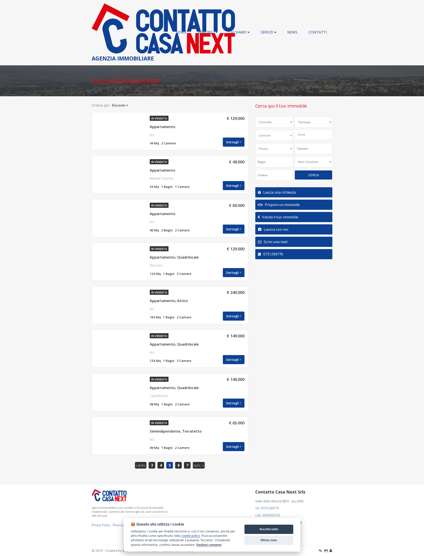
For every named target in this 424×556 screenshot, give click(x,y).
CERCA (313, 175)
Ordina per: (101, 105)
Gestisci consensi (208, 545)
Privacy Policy (101, 525)
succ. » (198, 465)
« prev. (141, 465)
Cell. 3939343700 (267, 515)
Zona (301, 134)
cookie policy (190, 535)
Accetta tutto (268, 529)
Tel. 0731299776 (267, 508)
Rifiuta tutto (269, 540)
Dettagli (232, 142)
